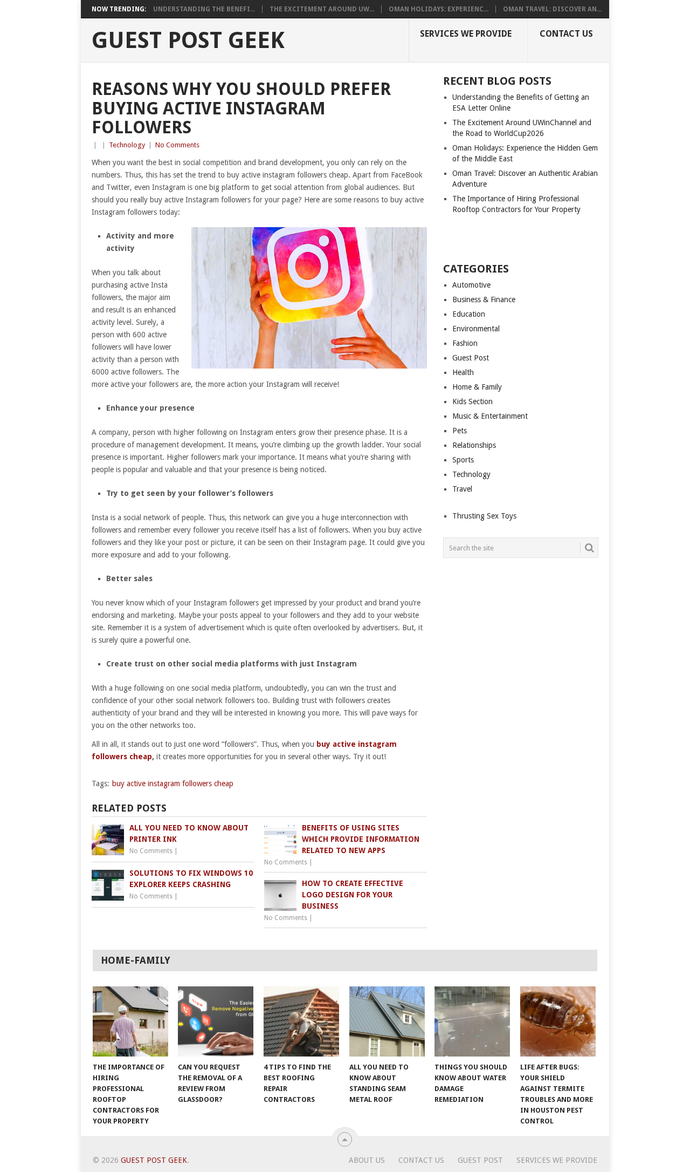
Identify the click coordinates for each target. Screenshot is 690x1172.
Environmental (476, 328)
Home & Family (477, 387)
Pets (459, 430)
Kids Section (472, 401)
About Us (367, 1160)
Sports (463, 459)
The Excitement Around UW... (322, 9)
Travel (462, 489)
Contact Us (566, 34)
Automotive (471, 285)
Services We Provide (466, 34)
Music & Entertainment (490, 416)
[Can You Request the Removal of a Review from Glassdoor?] (215, 1021)
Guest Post (470, 357)
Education (468, 314)
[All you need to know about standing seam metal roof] (387, 1021)
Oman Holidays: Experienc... (438, 9)
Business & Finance (483, 299)
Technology (127, 145)
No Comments (177, 145)
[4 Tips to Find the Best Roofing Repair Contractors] (301, 1021)
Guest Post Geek (188, 40)
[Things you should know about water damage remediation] (472, 1021)
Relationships (474, 445)
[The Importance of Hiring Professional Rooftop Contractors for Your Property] (130, 1021)
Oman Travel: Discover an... (552, 9)
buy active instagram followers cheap (172, 783)
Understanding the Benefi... (204, 9)
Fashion (465, 343)
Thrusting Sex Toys (484, 516)
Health (463, 372)
